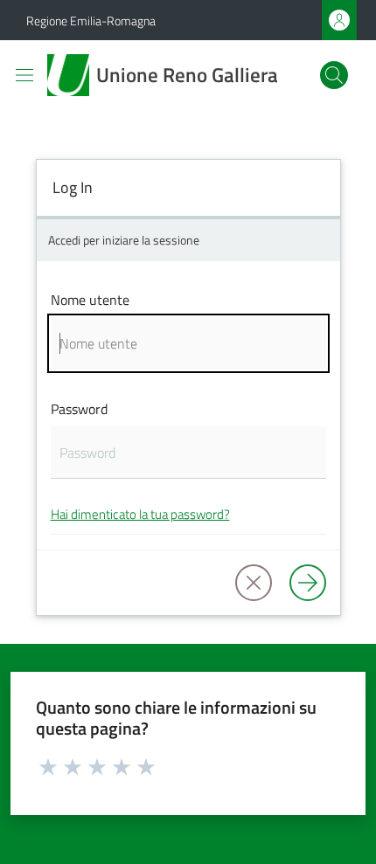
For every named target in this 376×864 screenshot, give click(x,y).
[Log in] (307, 582)
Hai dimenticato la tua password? (140, 514)
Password (79, 408)
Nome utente (90, 299)
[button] (334, 75)
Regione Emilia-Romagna (91, 20)
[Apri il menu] (24, 75)
